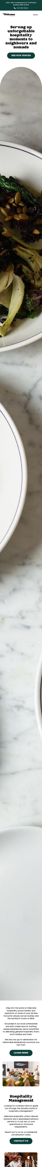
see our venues (21, 55)
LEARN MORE (21, 1052)
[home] (9, 15)
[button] (35, 15)
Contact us (21, 1141)
